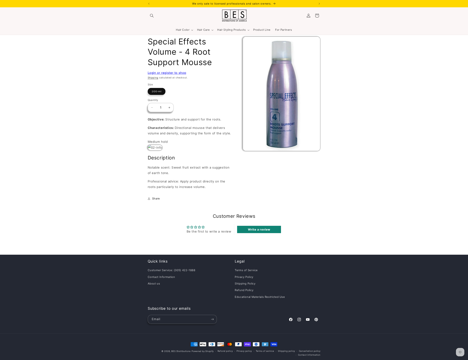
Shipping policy (286, 351)
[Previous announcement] (149, 3)
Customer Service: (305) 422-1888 (171, 270)
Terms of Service (246, 270)
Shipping (153, 77)
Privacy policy (244, 351)
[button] (152, 15)
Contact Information (161, 277)
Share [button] (156, 198)
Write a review (259, 229)
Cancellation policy (309, 351)
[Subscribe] (212, 319)
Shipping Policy (245, 283)
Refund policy (225, 351)
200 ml (158, 92)
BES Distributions (181, 351)
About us (154, 283)
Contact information (309, 355)
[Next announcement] (319, 3)
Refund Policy (244, 290)
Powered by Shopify (203, 351)
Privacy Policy (244, 277)
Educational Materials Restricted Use (260, 297)
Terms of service (265, 351)
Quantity (153, 100)
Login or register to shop (167, 73)
